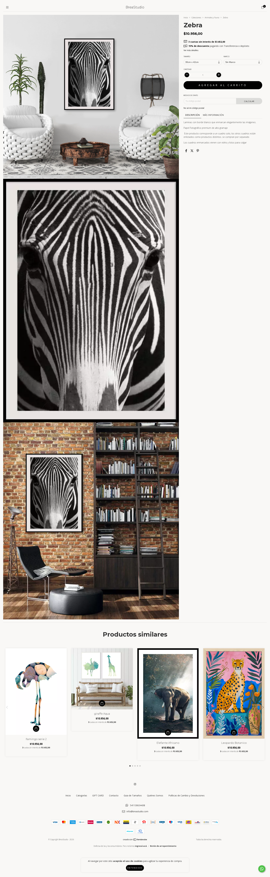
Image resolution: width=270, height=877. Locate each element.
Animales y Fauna (212, 17)
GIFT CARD (98, 795)
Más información (213, 114)
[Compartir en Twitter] (192, 150)
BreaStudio (135, 7)
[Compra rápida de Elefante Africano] (168, 732)
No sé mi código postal (194, 108)
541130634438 (137, 805)
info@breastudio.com (137, 811)
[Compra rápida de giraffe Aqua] (102, 703)
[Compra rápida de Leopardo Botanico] (234, 732)
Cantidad (188, 69)
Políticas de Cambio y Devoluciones (186, 795)
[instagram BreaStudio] (135, 784)
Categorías (81, 795)
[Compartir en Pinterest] (197, 150)
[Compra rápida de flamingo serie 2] (36, 729)
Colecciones (196, 17)
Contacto (113, 795)
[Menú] (7, 7)
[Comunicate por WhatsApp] (261, 868)
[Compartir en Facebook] (186, 150)
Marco (227, 56)
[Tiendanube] (135, 840)
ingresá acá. (141, 846)
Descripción (192, 114)
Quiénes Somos (155, 795)
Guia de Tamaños (133, 795)
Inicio (186, 17)
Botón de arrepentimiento (163, 846)
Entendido (135, 868)
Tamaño (187, 56)
